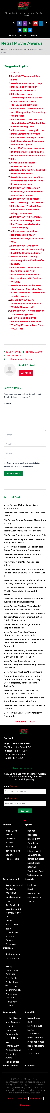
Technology (11, 982)
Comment (8, 403)
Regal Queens (10, 1065)
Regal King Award (11, 1056)
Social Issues (12, 1061)
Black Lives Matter (11, 832)
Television (10, 944)
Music (8, 920)
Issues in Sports (35, 858)
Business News (13, 954)
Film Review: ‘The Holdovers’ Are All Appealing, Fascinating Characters (28, 112)
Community (10, 1012)
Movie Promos (34, 1025)
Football (31, 847)
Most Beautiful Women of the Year (13, 913)
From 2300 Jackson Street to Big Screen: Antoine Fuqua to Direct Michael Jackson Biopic (28, 152)
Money (8, 966)
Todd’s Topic (12, 858)
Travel (30, 901)
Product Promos (35, 1041)
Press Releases (35, 1037)
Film (27, 50)
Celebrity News (13, 897)
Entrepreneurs (12, 958)
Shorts (15, 72)
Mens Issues (34, 893)
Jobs (8, 962)
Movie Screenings (33, 1032)
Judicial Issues (13, 1038)
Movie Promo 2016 (34, 1020)
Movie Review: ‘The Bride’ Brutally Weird (23, 672)
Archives (30, 1065)
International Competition (34, 853)
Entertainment (16, 50)
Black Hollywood (14, 885)
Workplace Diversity (11, 996)
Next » (32, 721)
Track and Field (35, 871)
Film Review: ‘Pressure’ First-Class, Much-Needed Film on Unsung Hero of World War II (24, 572)
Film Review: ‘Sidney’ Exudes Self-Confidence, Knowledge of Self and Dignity (27, 141)
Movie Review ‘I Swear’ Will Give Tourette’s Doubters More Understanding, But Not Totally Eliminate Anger (24, 617)
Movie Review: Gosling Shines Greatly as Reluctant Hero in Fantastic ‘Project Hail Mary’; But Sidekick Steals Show (23, 653)
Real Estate (11, 978)
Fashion (31, 885)
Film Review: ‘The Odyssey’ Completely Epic (25, 535)
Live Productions (14, 905)
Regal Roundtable (11, 930)
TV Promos (33, 1053)
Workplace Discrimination (13, 988)
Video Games (34, 875)
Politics (9, 842)
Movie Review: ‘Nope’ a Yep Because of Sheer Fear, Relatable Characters (26, 87)
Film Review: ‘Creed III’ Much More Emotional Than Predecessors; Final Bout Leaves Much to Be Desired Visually (27, 274)
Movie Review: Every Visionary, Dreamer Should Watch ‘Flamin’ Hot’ (26, 303)
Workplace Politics (11, 1003)
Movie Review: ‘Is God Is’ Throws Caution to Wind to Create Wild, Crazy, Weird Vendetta (25, 591)
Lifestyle (29, 879)
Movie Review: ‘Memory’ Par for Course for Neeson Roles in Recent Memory (27, 181)
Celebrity (10, 838)
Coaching (32, 843)
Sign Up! (25, 811)
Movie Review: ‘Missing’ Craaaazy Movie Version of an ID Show (28, 260)
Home (4, 50)
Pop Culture (11, 924)
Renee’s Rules (12, 850)
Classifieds (25, 1105)
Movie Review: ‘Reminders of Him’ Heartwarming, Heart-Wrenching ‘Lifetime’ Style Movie (24, 664)
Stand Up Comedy (10, 938)
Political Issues (13, 1018)
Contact (8, 738)
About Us (30, 1012)
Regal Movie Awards (22, 359)
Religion (9, 846)
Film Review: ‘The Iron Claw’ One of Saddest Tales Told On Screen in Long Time (28, 123)
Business (8, 948)
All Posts (26, 372)
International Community (12, 1032)
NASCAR (31, 867)
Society (9, 854)
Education (10, 1026)
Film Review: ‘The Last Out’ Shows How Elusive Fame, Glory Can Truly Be (26, 210)
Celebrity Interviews (10, 891)
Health (30, 889)
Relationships (34, 897)
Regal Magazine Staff (35, 1047)
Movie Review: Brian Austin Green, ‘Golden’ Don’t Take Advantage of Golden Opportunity (24, 642)
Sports (28, 824)
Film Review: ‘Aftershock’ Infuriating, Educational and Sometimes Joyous (27, 192)
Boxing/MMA (33, 839)
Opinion (7, 824)
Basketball (32, 834)
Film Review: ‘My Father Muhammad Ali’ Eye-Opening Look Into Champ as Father (28, 249)
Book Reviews (12, 1022)
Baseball (32, 830)
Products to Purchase (11, 972)
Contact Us (36, 1098)
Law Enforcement (12, 1044)
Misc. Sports (33, 863)
